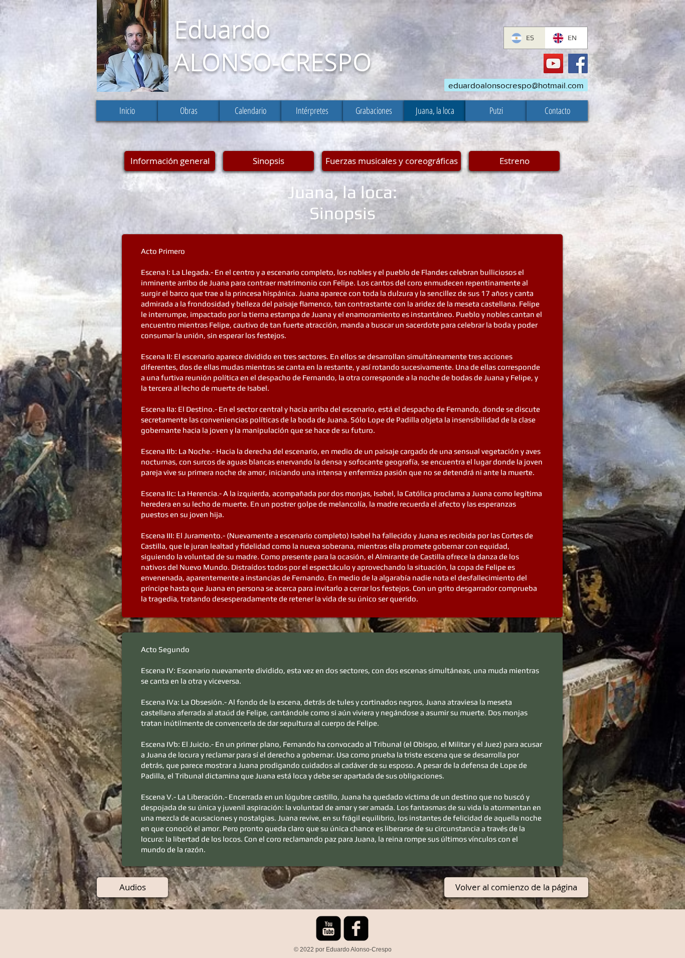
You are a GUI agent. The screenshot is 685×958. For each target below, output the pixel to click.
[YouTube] (553, 63)
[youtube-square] (328, 928)
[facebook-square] (356, 928)
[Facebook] (578, 63)
